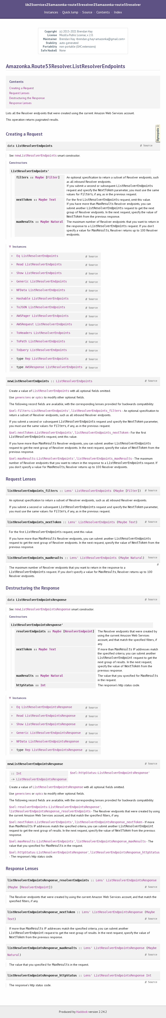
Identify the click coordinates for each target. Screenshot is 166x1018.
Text (52, 199)
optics (39, 397)
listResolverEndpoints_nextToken (101, 432)
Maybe (39, 177)
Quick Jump (70, 12)
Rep (27, 358)
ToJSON (21, 307)
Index (118, 12)
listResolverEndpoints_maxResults (104, 458)
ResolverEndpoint (79, 631)
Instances (51, 12)
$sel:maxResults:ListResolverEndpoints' (42, 458)
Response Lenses (20, 103)
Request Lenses (19, 93)
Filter (52, 177)
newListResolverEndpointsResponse (42, 609)
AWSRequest (25, 324)
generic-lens (23, 397)
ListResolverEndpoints (40, 256)
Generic (22, 281)
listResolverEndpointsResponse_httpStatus (125, 852)
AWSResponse (34, 367)
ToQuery (22, 350)
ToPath (21, 341)
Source (87, 12)
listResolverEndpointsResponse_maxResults (111, 841)
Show (19, 273)
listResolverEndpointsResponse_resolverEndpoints (50, 811)
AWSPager (23, 315)
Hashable (23, 298)
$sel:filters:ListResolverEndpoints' (39, 410)
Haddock (82, 1012)
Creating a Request (21, 88)
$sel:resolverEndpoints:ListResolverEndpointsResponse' (55, 807)
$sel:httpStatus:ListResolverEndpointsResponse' (110, 772)
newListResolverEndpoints (36, 155)
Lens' (69, 490)
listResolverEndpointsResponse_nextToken (108, 822)
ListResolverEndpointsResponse (47, 707)
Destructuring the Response (27, 98)
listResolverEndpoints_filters (96, 410)
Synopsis (154, 124)
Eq (18, 256)
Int (43, 685)
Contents (103, 12)
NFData (21, 290)
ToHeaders (24, 333)
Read (19, 264)
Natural (57, 221)
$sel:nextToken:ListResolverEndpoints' (41, 432)
